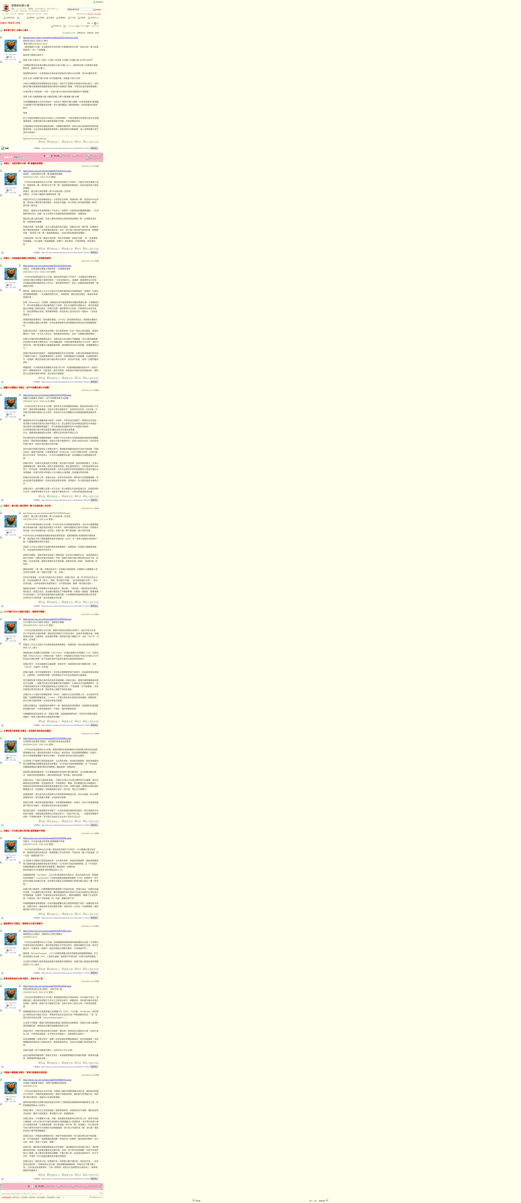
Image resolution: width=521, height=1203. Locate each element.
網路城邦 (99, 2)
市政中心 (94, 18)
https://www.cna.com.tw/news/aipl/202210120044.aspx (47, 266)
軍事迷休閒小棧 (20, 5)
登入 (311, 1201)
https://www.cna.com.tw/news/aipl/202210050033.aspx (47, 619)
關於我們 (16, 1198)
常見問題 (24, 1198)
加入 (315, 1201)
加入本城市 (15, 11)
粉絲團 (198, 1201)
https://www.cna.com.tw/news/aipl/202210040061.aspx (47, 738)
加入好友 (13, 59)
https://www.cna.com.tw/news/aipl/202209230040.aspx (47, 986)
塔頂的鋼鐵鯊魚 (40, 9)
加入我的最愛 (33, 11)
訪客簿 (82, 18)
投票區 (41, 18)
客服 (58, 1198)
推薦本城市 (24, 11)
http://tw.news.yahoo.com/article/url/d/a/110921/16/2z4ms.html (50, 37)
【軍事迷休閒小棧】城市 (33, 14)
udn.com (100, 1197)
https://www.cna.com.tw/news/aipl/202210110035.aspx (47, 395)
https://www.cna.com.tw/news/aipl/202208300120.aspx (47, 1080)
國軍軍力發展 (14, 23)
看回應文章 (57, 26)
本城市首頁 (10, 18)
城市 (7, 14)
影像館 (51, 18)
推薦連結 (62, 18)
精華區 (31, 18)
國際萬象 (21, 14)
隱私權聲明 (51, 1198)
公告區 (73, 18)
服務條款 (32, 1198)
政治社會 (13, 14)
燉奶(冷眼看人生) (53, 9)
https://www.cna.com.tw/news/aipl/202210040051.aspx (47, 838)
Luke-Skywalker (21, 9)
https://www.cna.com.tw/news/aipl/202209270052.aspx (47, 931)
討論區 (22, 18)
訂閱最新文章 (44, 11)
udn (3, 14)
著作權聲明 (41, 1198)
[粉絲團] (194, 1200)
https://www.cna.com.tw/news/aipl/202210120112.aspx (47, 171)
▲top (101, 1193)
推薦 (97, 33)
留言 (6, 59)
